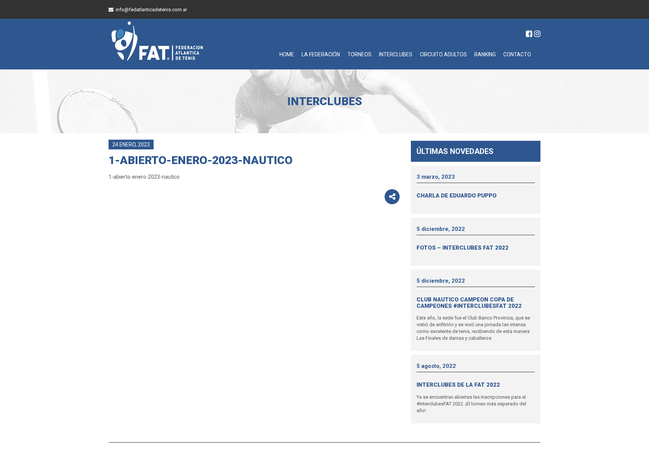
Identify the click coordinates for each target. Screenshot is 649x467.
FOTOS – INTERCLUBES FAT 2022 (463, 247)
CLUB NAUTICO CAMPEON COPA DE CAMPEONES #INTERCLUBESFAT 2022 (469, 302)
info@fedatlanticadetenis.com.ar (151, 9)
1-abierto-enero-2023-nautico (144, 177)
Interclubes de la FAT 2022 (458, 384)
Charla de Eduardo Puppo (457, 195)
